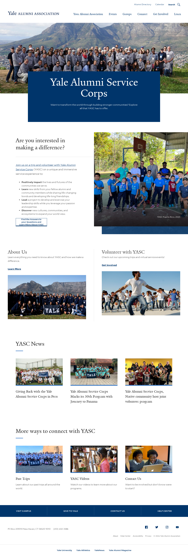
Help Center (165, 511)
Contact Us (133, 479)
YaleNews (99, 550)
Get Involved (160, 14)
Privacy (148, 536)
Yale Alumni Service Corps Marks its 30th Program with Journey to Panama (91, 396)
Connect (142, 14)
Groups (127, 14)
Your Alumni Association (88, 14)
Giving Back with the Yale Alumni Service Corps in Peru (37, 394)
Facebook (146, 527)
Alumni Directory (142, 4)
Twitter (157, 527)
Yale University (64, 550)
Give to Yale (70, 511)
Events (113, 14)
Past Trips (23, 479)
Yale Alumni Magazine (120, 550)
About (115, 536)
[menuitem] (146, 527)
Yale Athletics (83, 550)
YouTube (177, 527)
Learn (177, 14)
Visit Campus (23, 511)
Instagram (167, 527)
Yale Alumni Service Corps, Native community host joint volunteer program (145, 396)
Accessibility (138, 536)
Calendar (159, 4)
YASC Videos (79, 479)
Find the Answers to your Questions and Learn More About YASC (31, 222)
